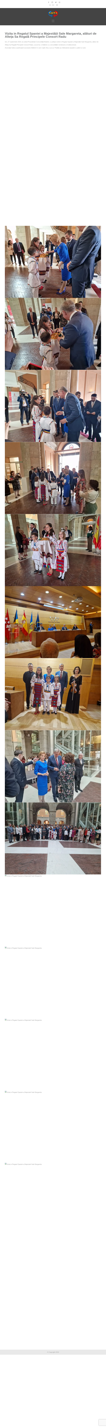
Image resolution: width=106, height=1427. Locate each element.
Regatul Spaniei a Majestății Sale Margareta (77, 42)
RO (53, 5)
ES (50, 5)
